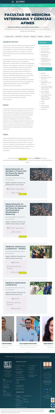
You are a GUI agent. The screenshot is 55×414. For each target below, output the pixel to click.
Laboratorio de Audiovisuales (20, 386)
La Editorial (25, 398)
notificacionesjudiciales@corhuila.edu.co (40, 356)
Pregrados (40, 36)
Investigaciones (27, 395)
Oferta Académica (19, 400)
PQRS (17, 383)
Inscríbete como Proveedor (33, 375)
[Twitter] (47, 389)
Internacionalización (21, 407)
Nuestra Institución (19, 396)
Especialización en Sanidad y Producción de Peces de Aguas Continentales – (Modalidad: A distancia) (16, 209)
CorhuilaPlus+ (32, 365)
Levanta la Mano (20, 365)
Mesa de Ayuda (20, 389)
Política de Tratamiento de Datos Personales (47, 397)
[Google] (47, 392)
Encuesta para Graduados (20, 372)
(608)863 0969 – (6, 386)
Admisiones (19, 403)
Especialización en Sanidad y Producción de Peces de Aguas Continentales (16, 172)
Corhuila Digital (20, 377)
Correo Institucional (19, 368)
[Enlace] (13, 2)
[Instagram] (50, 389)
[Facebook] (44, 389)
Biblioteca (18, 405)
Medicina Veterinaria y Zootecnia (16, 284)
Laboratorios (18, 36)
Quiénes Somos (9, 36)
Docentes (47, 36)
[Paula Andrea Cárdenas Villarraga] (36, 332)
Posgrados (33, 36)
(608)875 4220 (6, 388)
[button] (25, 352)
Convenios (26, 36)
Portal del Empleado (31, 368)
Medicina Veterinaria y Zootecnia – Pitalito (16, 247)
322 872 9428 (9, 395)
